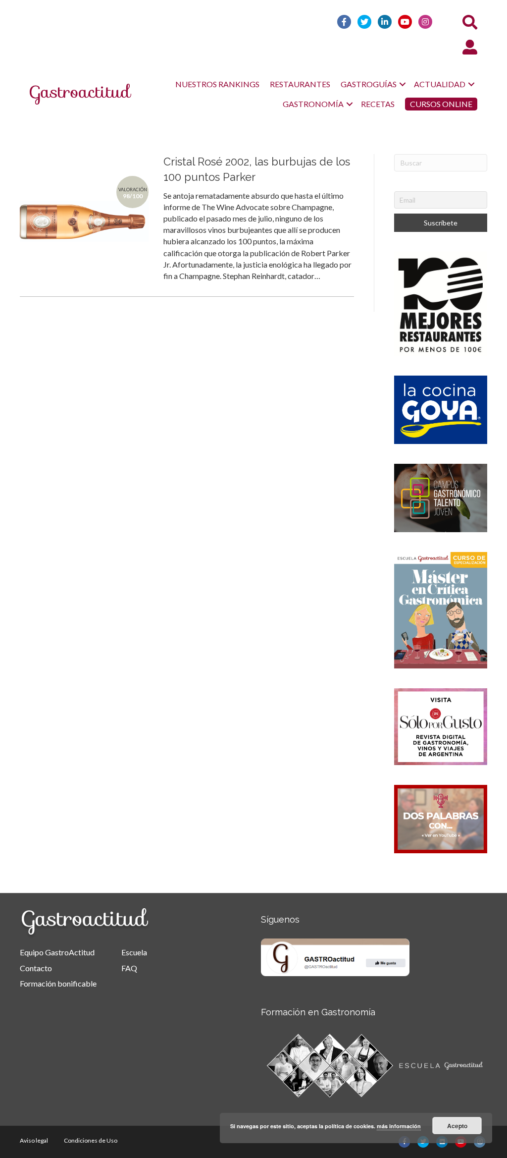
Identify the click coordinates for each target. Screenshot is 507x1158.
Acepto (457, 1125)
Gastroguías (369, 84)
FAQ (129, 968)
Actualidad (439, 84)
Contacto (36, 968)
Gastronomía (313, 104)
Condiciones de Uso (90, 1140)
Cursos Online (441, 104)
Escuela (134, 952)
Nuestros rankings (217, 84)
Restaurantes (300, 84)
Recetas (378, 104)
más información (399, 1126)
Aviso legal (34, 1140)
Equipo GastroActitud (57, 952)
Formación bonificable (58, 983)
